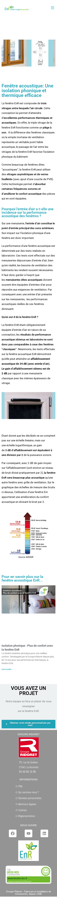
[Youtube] (28, 833)
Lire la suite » (7, 669)
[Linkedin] (44, 833)
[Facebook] (12, 833)
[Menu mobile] (52, 7)
